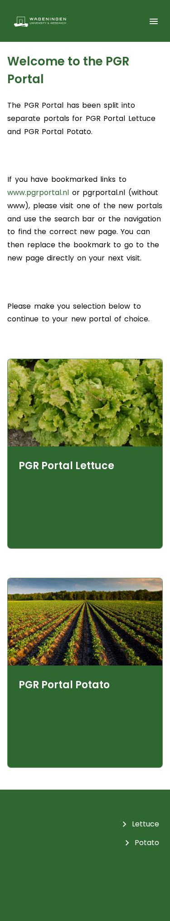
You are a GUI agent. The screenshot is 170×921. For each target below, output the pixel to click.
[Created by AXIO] (85, 884)
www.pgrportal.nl (38, 192)
